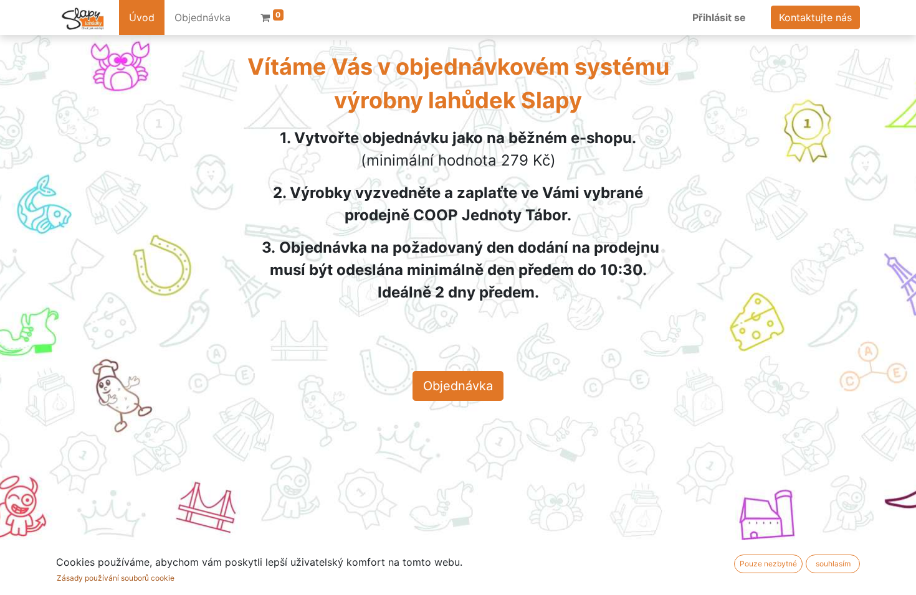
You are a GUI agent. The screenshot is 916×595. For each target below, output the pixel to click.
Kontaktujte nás (815, 17)
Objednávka (458, 385)
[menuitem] (142, 17)
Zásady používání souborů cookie (115, 578)
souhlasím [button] (833, 563)
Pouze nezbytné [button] (768, 563)
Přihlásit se (719, 17)
